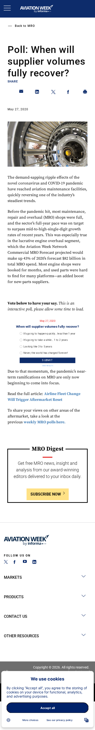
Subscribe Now (45, 494)
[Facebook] (15, 562)
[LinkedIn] (34, 562)
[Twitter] (6, 562)
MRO (31, 26)
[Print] (85, 93)
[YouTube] (25, 562)
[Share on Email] (21, 93)
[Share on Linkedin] (37, 93)
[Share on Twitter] (53, 93)
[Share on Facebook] (69, 93)
